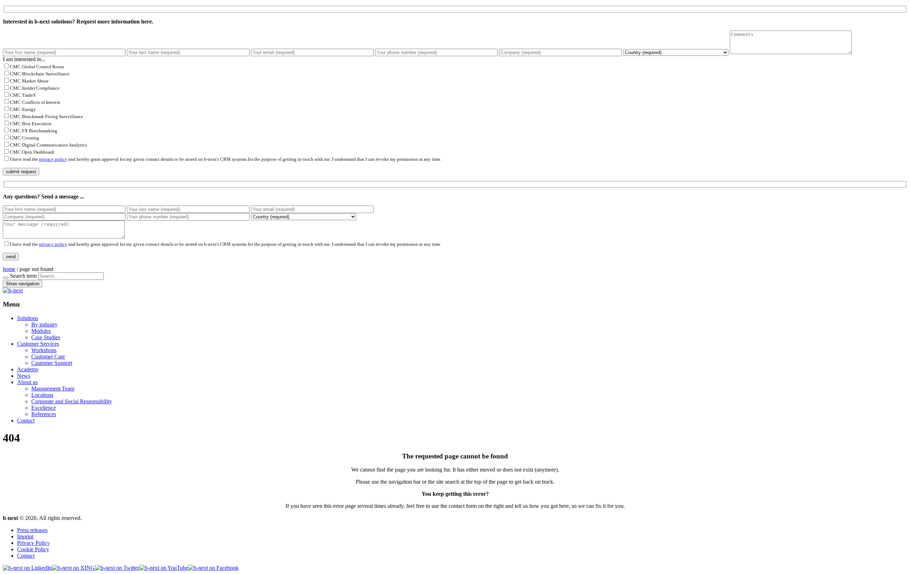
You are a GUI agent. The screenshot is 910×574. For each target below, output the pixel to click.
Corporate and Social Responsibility (71, 401)
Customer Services (38, 344)
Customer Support (51, 363)
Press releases (32, 530)
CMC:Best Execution (31, 123)
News (23, 376)
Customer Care (48, 357)
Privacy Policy (33, 543)
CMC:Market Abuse (29, 81)
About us (27, 382)
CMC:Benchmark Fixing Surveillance (46, 116)
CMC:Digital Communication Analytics (48, 145)
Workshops (44, 350)
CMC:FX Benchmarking (33, 130)
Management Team (52, 389)
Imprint (25, 536)
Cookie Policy (33, 549)
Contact (25, 421)
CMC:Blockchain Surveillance (40, 73)
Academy (28, 369)
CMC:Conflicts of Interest (35, 102)
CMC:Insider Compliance (35, 88)
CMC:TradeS (23, 95)
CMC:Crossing (24, 137)
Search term (23, 276)
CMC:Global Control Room (37, 66)
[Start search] (6, 278)
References (43, 414)
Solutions (27, 318)
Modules (41, 331)
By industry (44, 324)
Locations (42, 395)
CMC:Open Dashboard (32, 152)
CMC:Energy (23, 109)
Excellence (43, 408)
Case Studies (45, 337)
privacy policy (53, 159)
